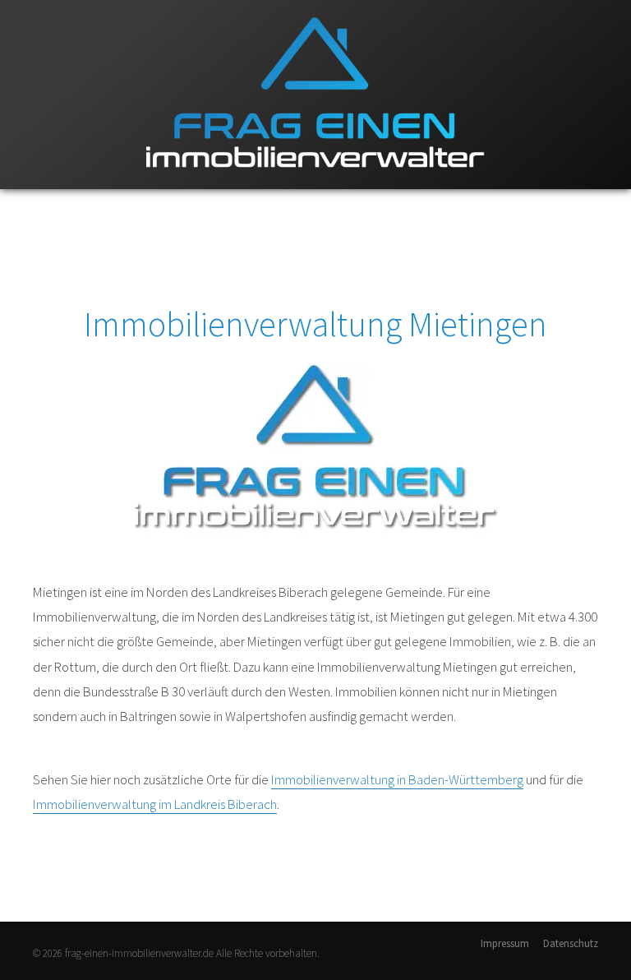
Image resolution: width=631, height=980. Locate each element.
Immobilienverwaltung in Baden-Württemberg (397, 779)
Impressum (505, 943)
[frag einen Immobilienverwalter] (315, 185)
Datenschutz (570, 943)
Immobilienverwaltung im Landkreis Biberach (155, 804)
